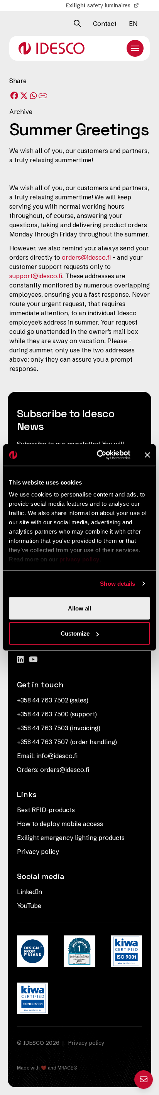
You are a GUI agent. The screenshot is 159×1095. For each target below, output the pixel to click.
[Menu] (135, 48)
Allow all (79, 608)
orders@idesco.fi (86, 257)
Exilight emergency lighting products (71, 838)
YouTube (29, 906)
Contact (105, 23)
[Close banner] (147, 454)
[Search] (77, 23)
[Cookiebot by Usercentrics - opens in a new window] (98, 455)
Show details (117, 583)
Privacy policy (38, 851)
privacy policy (79, 559)
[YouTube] (33, 659)
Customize (75, 633)
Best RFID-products (46, 810)
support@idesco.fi (35, 276)
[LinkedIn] (21, 659)
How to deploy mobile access (60, 824)
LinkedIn (29, 892)
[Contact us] (143, 1079)
